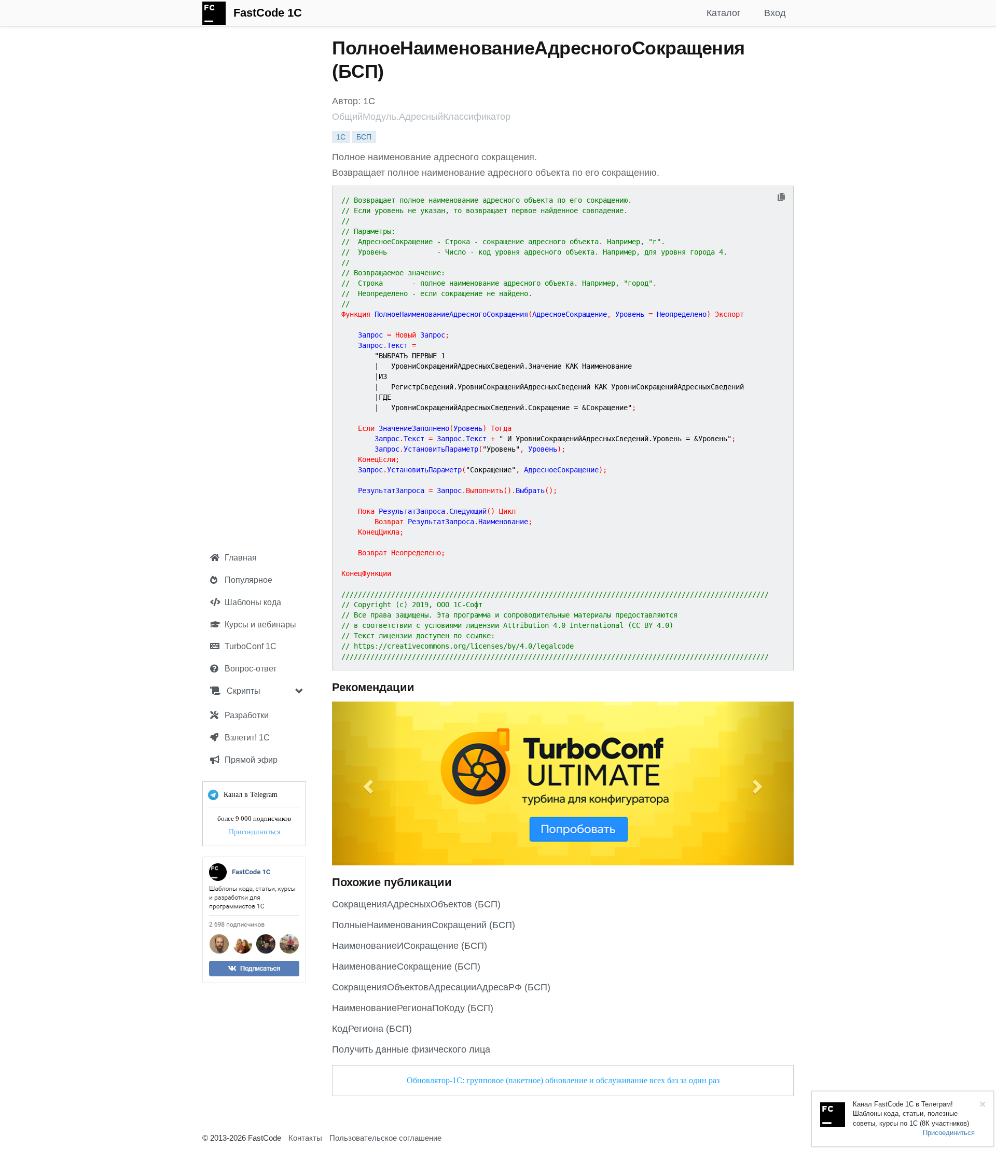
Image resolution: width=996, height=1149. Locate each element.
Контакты (305, 1137)
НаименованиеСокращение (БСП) (406, 966)
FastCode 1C (267, 12)
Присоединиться (254, 832)
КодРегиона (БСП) (372, 1029)
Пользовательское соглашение (385, 1137)
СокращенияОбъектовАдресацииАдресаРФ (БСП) (441, 987)
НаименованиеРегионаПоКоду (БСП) (412, 1008)
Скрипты (242, 690)
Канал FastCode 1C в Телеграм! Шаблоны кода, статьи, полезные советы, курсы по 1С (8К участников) (911, 1113)
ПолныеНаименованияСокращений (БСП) (423, 925)
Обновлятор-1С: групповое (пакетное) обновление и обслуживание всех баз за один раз (563, 1080)
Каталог (724, 13)
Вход (775, 13)
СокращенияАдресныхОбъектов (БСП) (416, 904)
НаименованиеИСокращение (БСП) (409, 946)
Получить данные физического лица (411, 1049)
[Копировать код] (781, 198)
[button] (367, 783)
